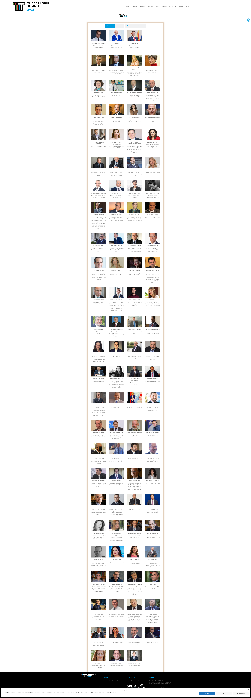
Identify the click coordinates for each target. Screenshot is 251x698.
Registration (127, 6)
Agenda (135, 6)
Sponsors (164, 6)
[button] (248, 690)
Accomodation (179, 6)
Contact (188, 6)
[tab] (110, 26)
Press (157, 6)
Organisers (150, 6)
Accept (207, 693)
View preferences (241, 693)
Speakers (142, 6)
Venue (171, 6)
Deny (224, 693)
